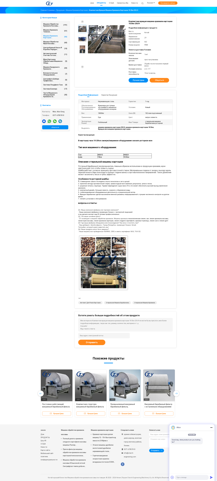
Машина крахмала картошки (102, 430)
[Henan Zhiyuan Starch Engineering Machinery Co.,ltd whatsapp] (49, 121)
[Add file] (172, 477)
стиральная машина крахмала (144, 303)
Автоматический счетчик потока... (55, 54)
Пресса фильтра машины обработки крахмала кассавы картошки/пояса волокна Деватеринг (74, 452)
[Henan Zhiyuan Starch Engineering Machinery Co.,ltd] (49, 3)
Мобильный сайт (47, 453)
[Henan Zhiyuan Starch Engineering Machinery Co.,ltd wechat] (55, 121)
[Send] (211, 477)
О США (43, 444)
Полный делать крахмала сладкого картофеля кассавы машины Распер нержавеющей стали (74, 442)
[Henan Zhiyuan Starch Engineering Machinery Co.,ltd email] (44, 121)
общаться (55, 127)
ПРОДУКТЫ (45, 437)
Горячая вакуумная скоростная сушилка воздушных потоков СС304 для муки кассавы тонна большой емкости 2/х (103, 459)
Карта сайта (45, 450)
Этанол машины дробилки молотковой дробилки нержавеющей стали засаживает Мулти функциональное (103, 448)
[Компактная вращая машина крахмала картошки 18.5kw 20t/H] (107, 39)
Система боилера (55, 89)
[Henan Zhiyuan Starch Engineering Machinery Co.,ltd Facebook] (122, 464)
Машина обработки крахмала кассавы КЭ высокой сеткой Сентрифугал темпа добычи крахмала (74, 463)
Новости (44, 447)
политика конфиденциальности (49, 458)
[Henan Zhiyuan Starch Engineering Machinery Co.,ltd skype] (60, 121)
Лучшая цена (138, 80)
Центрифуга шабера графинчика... (55, 80)
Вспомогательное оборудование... (55, 74)
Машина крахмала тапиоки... (55, 31)
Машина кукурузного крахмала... (55, 68)
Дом (42, 434)
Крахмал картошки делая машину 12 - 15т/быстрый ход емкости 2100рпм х (104, 437)
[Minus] (211, 427)
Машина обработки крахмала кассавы (72, 432)
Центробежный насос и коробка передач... (55, 48)
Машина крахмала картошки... (55, 37)
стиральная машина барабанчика (117, 303)
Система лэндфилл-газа (55, 85)
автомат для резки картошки (90, 303)
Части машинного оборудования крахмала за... (55, 94)
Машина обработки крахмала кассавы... (55, 25)
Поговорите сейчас (168, 3)
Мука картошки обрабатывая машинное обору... (55, 61)
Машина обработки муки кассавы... (55, 42)
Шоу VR (43, 441)
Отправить (92, 342)
